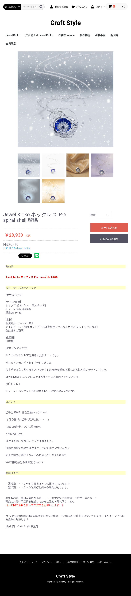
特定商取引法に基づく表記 (80, 562)
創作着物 (85, 35)
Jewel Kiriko (13, 35)
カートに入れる (109, 227)
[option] (65, 99)
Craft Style (65, 22)
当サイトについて (28, 562)
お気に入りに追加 (109, 239)
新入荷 (114, 35)
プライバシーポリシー (52, 562)
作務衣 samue (66, 35)
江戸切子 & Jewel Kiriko (39, 35)
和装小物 (100, 35)
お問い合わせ (105, 562)
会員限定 (11, 43)
